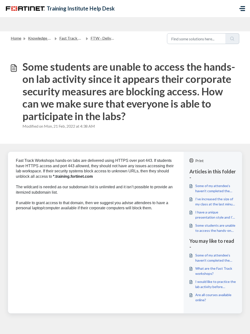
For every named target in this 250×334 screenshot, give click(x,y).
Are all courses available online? (213, 297)
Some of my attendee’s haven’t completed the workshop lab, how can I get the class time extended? (213, 188)
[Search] (232, 38)
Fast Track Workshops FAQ (82, 38)
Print (199, 160)
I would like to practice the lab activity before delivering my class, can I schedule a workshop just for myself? (215, 284)
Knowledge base (42, 38)
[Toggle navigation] (242, 8)
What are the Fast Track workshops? (213, 271)
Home (16, 38)
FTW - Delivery (103, 38)
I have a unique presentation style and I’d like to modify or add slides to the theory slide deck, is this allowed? (215, 215)
